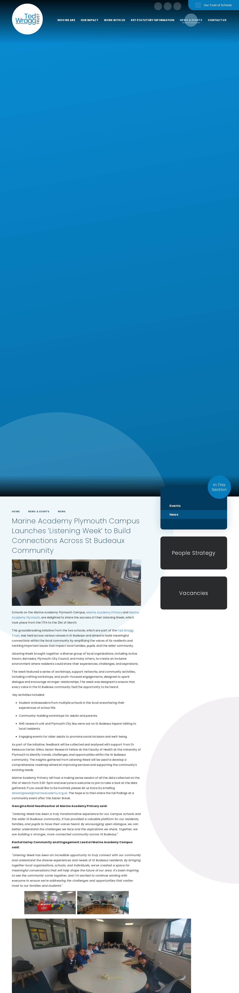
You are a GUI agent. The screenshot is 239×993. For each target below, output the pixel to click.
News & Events (39, 511)
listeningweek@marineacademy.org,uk (39, 793)
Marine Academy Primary (104, 612)
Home (16, 511)
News (62, 511)
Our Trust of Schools (218, 5)
